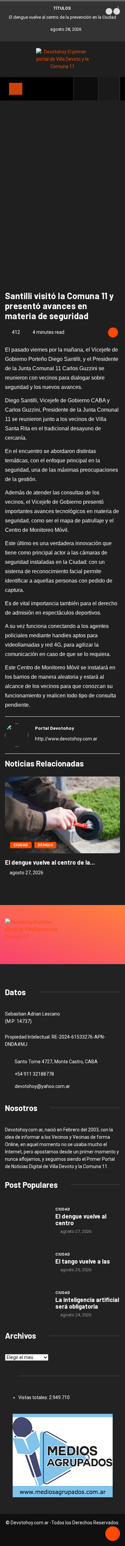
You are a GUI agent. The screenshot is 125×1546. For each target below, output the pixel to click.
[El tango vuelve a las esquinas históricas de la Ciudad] (27, 1261)
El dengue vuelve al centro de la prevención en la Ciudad (62, 17)
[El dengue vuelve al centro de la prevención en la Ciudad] (27, 1220)
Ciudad (20, 845)
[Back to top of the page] (113, 1534)
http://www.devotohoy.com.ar (66, 738)
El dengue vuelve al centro (80, 1219)
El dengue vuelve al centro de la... (50, 862)
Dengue (45, 845)
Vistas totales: (33, 1397)
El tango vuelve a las (82, 1261)
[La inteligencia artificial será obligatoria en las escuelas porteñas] (27, 1303)
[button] (109, 11)
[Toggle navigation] (15, 88)
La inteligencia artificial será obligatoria (87, 1303)
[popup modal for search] (109, 88)
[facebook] (89, 88)
